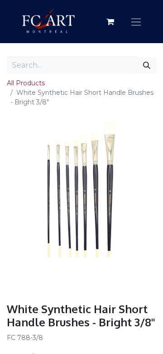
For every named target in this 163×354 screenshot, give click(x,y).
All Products (26, 83)
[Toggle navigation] (136, 21)
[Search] (146, 65)
